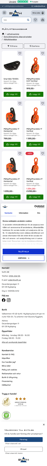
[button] (4, 12)
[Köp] (12, 94)
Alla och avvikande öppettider (14, 342)
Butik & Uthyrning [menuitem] (9, 377)
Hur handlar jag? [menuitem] (9, 362)
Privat (23, 449)
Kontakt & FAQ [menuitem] (8, 354)
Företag (23, 439)
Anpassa (22, 258)
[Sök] (28, 20)
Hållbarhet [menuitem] (6, 385)
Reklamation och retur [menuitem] (11, 373)
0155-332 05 (14, 276)
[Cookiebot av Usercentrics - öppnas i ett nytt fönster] (34, 206)
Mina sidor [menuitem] (6, 365)
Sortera (35, 46)
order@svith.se (39, 6)
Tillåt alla (23, 252)
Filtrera (13, 46)
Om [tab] (38, 213)
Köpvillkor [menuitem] (6, 358)
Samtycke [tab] (8, 213)
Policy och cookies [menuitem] (9, 369)
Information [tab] (23, 213)
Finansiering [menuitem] (7, 381)
